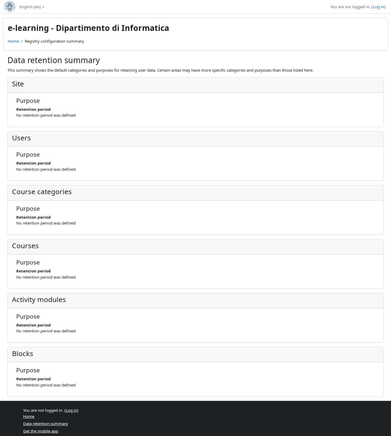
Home (13, 41)
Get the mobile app (40, 431)
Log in (378, 6)
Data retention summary (45, 423)
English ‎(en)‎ (30, 6)
